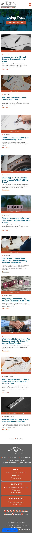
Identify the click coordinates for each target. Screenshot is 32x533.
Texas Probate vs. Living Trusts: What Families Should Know (15, 420)
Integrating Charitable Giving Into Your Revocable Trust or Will (16, 299)
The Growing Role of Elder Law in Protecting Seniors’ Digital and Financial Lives (15, 381)
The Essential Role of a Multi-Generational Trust (14, 98)
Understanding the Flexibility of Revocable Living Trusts (15, 138)
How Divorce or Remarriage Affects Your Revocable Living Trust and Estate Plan (14, 260)
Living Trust (16, 51)
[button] (30, 4)
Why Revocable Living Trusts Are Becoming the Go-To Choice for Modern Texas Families (16, 341)
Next (22, 439)
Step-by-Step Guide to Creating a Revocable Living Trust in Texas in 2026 (16, 220)
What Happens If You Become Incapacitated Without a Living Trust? (15, 180)
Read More (5, 69)
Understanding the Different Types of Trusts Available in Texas (14, 59)
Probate (22, 413)
